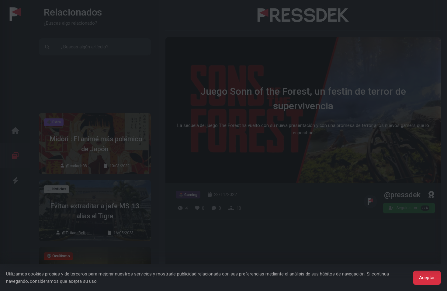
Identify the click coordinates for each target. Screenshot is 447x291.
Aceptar (427, 277)
